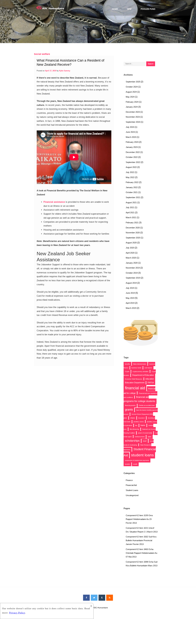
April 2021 (130, 212)
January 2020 (132, 263)
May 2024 (130, 97)
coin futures (148, 368)
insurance (141, 418)
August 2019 (131, 283)
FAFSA (151, 383)
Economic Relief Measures (133, 379)
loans (143, 425)
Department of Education (143, 375)
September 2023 (133, 122)
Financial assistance (54, 202)
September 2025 (133, 82)
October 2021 (132, 192)
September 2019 (133, 278)
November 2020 (133, 232)
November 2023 (133, 117)
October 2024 (132, 87)
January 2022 (132, 187)
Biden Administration (139, 364)
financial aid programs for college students (139, 399)
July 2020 (130, 248)
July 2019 (130, 288)
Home (115, 9)
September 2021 (133, 197)
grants (129, 409)
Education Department (134, 383)
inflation (132, 418)
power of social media (145, 433)
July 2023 (130, 127)
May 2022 (130, 177)
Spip (129, 9)
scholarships (132, 440)
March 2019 (131, 308)
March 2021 (131, 217)
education (149, 379)
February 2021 (132, 222)
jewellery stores (139, 421)
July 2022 (130, 172)
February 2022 (132, 182)
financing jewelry (130, 405)
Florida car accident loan (147, 405)
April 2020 (130, 253)
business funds (136, 368)
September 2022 (133, 162)
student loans (142, 455)
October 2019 (132, 273)
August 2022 (131, 167)
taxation (127, 464)
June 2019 (130, 293)
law (136, 425)
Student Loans (132, 490)
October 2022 (132, 157)
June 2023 (130, 132)
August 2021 (131, 202)
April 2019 (130, 303)
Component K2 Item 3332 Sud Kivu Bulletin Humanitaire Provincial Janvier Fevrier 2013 (141, 540)
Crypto (127, 371)
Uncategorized (132, 495)
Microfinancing (134, 429)
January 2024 (132, 107)
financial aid (135, 388)
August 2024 (131, 92)
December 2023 (133, 112)
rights (149, 436)
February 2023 (132, 142)
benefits (127, 364)
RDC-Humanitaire (100, 608)
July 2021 (130, 207)
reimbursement (140, 436)
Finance (129, 480)
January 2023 (132, 147)
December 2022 (133, 152)
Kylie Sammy (64, 71)
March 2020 (131, 258)
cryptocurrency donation (140, 371)
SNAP (145, 441)
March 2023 (131, 137)
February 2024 (132, 102)
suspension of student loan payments (137, 460)
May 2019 (130, 298)
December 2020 (133, 227)
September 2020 (133, 238)
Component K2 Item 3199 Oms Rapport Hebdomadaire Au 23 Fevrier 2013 (139, 519)
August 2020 (131, 242)
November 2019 (133, 268)
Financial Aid (131, 485)
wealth (135, 464)
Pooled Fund (148, 9)
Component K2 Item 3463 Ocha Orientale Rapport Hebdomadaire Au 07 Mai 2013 (141, 553)
